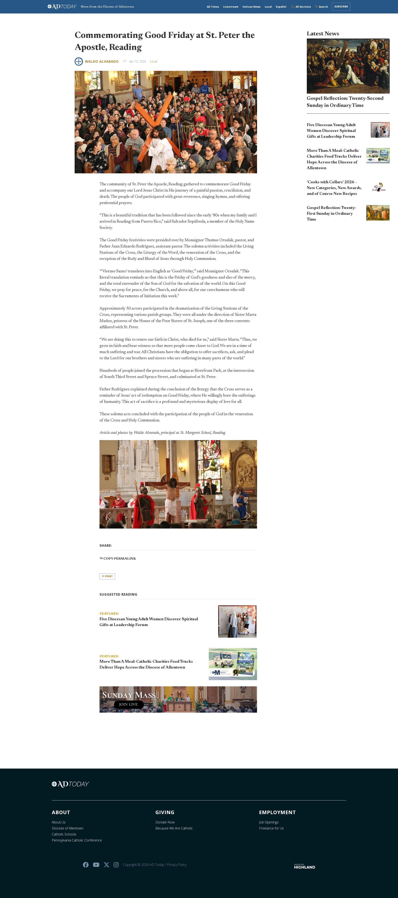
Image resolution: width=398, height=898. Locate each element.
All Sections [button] (303, 6)
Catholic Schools (64, 834)
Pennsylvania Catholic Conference (77, 840)
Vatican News (252, 6)
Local (268, 6)
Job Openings (269, 822)
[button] (108, 516)
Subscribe (341, 6)
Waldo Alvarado (102, 61)
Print (108, 576)
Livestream (230, 6)
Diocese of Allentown (67, 828)
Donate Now (165, 822)
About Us (59, 822)
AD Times (213, 6)
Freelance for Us (271, 828)
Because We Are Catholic (174, 828)
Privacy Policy (177, 864)
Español (281, 6)
